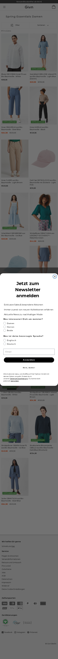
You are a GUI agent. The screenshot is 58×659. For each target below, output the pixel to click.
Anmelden (29, 360)
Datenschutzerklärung (19, 378)
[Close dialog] (55, 276)
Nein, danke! (29, 367)
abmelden (15, 381)
